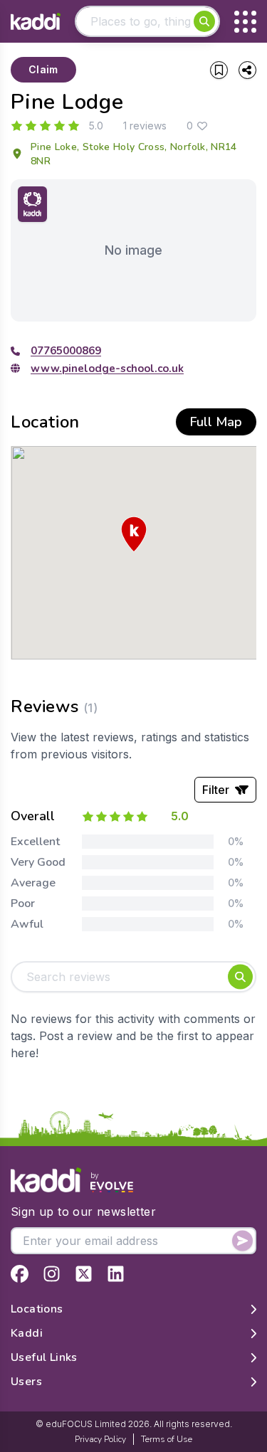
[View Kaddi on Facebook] (19, 1274)
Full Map (216, 421)
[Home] (36, 22)
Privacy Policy (100, 1439)
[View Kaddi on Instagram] (52, 1274)
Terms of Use (166, 1439)
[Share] (247, 70)
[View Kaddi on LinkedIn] (116, 1274)
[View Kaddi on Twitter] (84, 1274)
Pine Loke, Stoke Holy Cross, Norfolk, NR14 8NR (134, 154)
